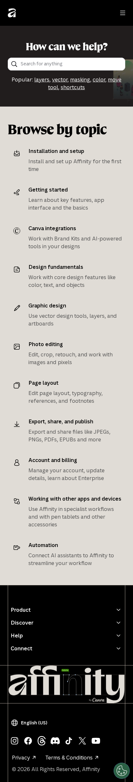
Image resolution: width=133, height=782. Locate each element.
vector (59, 79)
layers (41, 79)
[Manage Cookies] (122, 771)
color (99, 79)
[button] (30, 722)
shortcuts (73, 87)
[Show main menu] (122, 12)
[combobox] (71, 64)
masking (80, 79)
